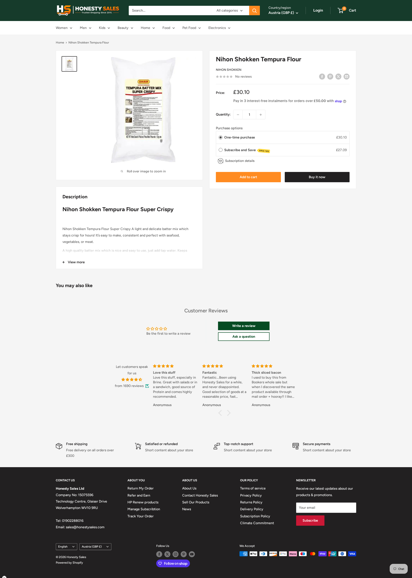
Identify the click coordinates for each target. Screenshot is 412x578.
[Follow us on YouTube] (192, 554)
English (63, 546)
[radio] (221, 137)
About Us (189, 488)
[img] (131, 379)
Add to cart (248, 177)
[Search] (254, 10)
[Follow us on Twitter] (167, 554)
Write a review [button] (243, 326)
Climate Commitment (257, 523)
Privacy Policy (251, 495)
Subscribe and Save (246, 150)
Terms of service (253, 488)
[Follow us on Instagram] (176, 554)
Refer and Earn (138, 495)
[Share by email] (347, 76)
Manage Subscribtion (143, 509)
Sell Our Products (195, 502)
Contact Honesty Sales (200, 495)
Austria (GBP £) (92, 546)
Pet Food (189, 28)
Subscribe (310, 520)
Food (166, 28)
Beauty (123, 28)
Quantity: (223, 115)
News (186, 509)
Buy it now (317, 177)
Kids (102, 28)
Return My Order (140, 488)
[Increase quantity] (260, 114)
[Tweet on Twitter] (338, 76)
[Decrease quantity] (237, 114)
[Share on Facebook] (322, 76)
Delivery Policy (251, 509)
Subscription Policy (255, 516)
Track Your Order (140, 516)
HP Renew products (142, 502)
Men (83, 28)
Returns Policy (251, 502)
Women (62, 28)
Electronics (217, 28)
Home (145, 28)
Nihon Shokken (228, 70)
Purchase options (229, 128)
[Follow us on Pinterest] (184, 554)
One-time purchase (239, 137)
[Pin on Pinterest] (330, 76)
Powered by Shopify (69, 562)
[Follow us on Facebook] (159, 554)
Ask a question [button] (243, 336)
